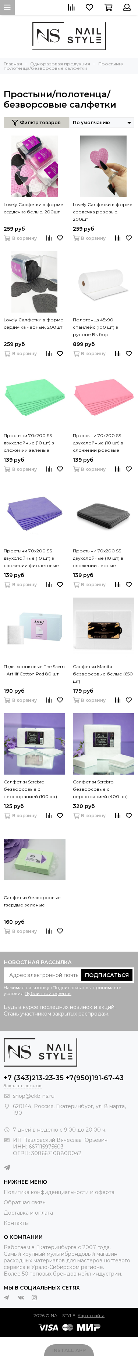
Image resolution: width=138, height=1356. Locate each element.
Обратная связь (24, 1202)
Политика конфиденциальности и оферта (59, 1192)
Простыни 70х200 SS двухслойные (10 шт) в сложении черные (98, 558)
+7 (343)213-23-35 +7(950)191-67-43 (64, 1078)
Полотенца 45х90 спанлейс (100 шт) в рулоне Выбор (95, 327)
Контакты (16, 1223)
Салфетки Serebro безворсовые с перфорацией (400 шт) (100, 789)
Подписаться (107, 975)
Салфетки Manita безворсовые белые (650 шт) (103, 674)
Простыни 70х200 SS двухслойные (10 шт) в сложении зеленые (29, 443)
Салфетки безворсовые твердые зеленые (32, 901)
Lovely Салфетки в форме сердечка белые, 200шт (33, 208)
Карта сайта (91, 1315)
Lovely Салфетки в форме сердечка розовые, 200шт (102, 212)
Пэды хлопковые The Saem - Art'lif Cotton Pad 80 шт (34, 670)
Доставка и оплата (28, 1212)
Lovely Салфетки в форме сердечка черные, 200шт (33, 323)
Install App (69, 1350)
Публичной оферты (48, 993)
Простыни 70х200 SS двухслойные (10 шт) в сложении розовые (98, 443)
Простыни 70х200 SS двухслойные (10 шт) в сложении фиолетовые (31, 558)
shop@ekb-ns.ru (33, 1096)
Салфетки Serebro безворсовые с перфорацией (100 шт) (30, 789)
